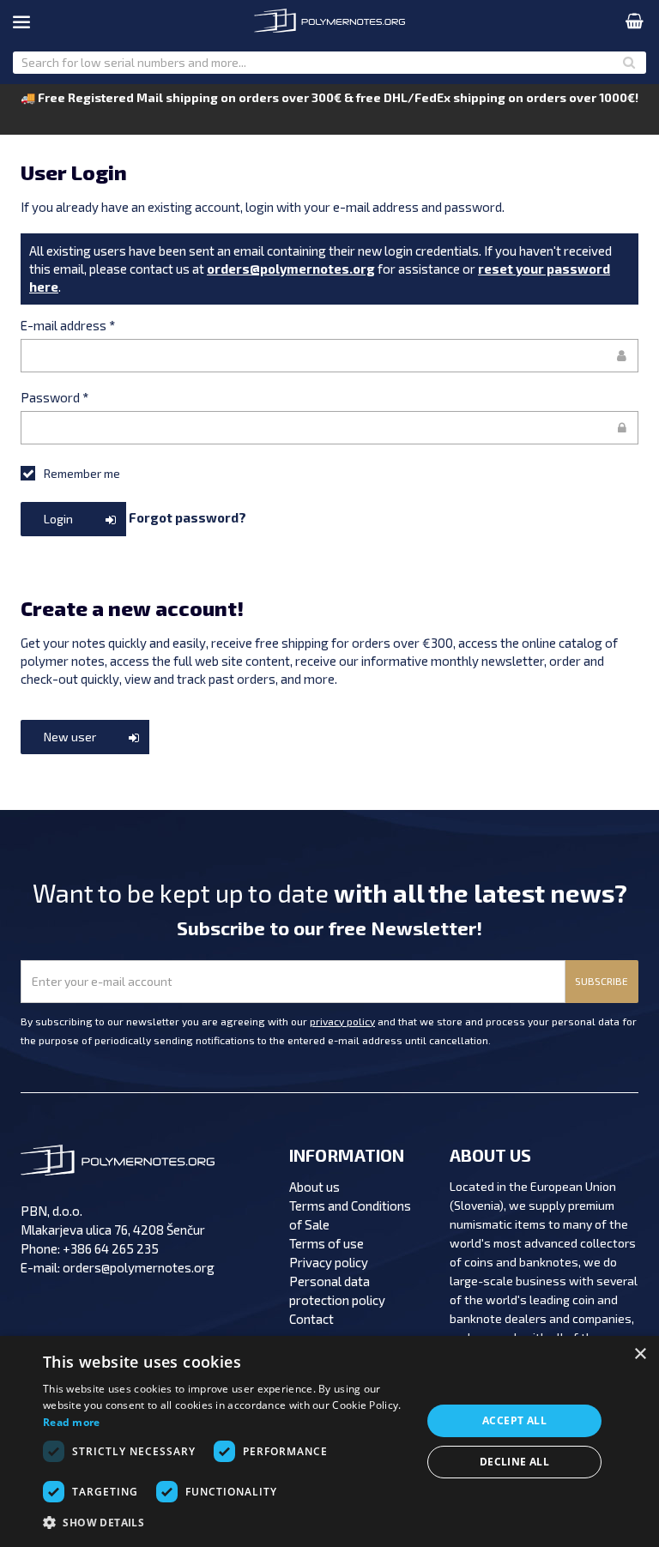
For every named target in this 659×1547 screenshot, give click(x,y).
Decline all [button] (514, 1461)
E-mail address (68, 325)
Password (54, 397)
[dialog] (329, 1441)
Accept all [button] (514, 1420)
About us (314, 1186)
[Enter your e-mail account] (329, 355)
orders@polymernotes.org (291, 268)
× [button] (639, 1354)
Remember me (82, 473)
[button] (226, 1523)
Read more (71, 1422)
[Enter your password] (329, 427)
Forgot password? (187, 516)
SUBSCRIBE (601, 981)
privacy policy (342, 1021)
